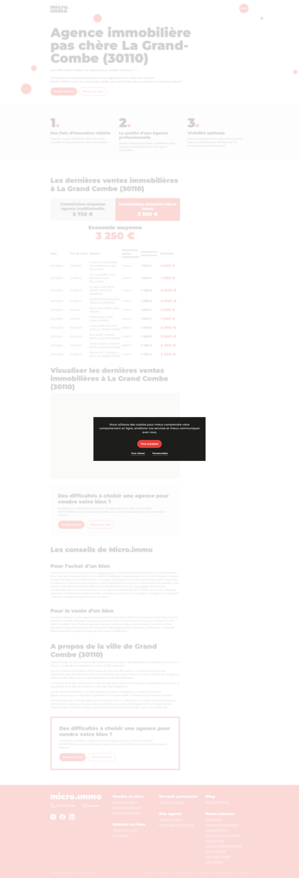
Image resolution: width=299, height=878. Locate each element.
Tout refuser (138, 453)
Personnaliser (160, 453)
